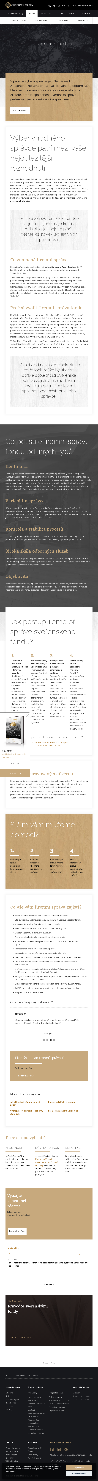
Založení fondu (34, 1426)
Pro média (9, 1406)
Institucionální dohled (36, 1433)
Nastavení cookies (79, 1473)
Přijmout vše (79, 1467)
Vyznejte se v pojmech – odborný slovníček (26, 1112)
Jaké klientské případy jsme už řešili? (25, 1103)
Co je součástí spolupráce (59, 1404)
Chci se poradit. (20, 110)
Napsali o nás (10, 1403)
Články (30, 1451)
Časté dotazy (33, 1455)
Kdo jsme (9, 1393)
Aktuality (8, 1410)
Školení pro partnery (57, 1407)
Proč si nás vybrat (12, 1399)
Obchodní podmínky (81, 1399)
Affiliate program (55, 1397)
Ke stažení (76, 1393)
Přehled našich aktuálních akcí (63, 1111)
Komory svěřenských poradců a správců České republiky (46, 1162)
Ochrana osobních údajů (82, 1396)
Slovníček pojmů (34, 1458)
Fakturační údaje (11, 1451)
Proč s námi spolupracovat (59, 1400)
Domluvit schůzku (17, 1231)
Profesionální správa (35, 1430)
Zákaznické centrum (13, 1448)
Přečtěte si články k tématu (61, 1102)
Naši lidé (8, 1396)
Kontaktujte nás (26, 1076)
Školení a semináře (35, 1448)
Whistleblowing (11, 1461)
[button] (44, 1040)
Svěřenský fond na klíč (36, 1413)
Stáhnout (15, 763)
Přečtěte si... (49, 1284)
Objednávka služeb (56, 1410)
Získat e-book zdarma (21, 1337)
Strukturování (33, 1417)
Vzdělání (31, 1410)
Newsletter (15, 773)
